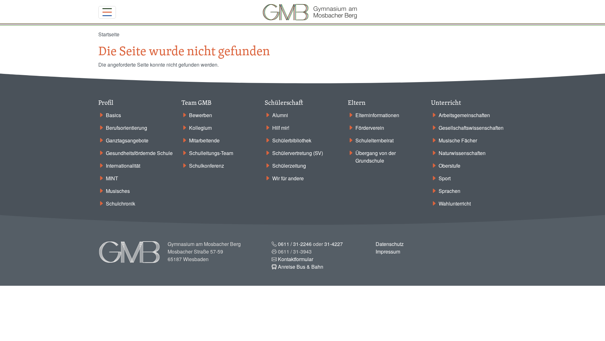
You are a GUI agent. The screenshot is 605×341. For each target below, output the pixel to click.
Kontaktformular (295, 259)
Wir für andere (288, 178)
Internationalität (123, 165)
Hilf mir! (280, 127)
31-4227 (333, 244)
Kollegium (200, 127)
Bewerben (200, 115)
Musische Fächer (458, 140)
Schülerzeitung (289, 165)
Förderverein (369, 127)
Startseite (108, 34)
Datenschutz (390, 244)
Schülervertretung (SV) (297, 153)
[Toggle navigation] (107, 12)
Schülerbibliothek (291, 140)
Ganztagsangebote (127, 140)
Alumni (280, 115)
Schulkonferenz (206, 165)
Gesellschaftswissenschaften (471, 127)
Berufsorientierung (126, 127)
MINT (112, 178)
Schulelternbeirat (374, 140)
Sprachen (449, 190)
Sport (445, 178)
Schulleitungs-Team (211, 153)
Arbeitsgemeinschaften (464, 115)
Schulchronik (120, 203)
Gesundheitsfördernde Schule (139, 153)
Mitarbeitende (204, 140)
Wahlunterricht (455, 203)
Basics (113, 115)
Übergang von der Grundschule (375, 156)
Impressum (388, 251)
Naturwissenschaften (462, 153)
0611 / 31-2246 (295, 244)
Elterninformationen (377, 115)
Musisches (118, 190)
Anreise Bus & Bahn (300, 266)
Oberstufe (449, 165)
